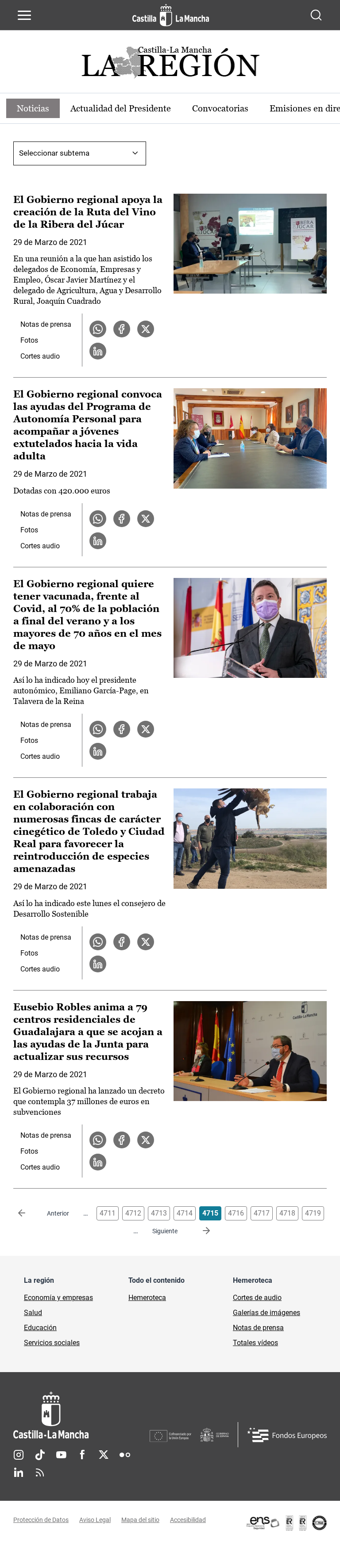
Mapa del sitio (140, 1519)
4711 (108, 1213)
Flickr (124, 1454)
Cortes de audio (257, 1297)
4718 (287, 1213)
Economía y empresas (58, 1297)
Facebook (82, 1454)
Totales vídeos (255, 1342)
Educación (40, 1327)
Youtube (61, 1454)
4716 (236, 1213)
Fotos (29, 340)
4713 (159, 1213)
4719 (313, 1213)
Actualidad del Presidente (120, 108)
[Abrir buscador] (316, 15)
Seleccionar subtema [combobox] (54, 153)
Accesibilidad (188, 1519)
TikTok (39, 1454)
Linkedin (18, 1472)
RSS (39, 1472)
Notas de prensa (45, 324)
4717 (262, 1213)
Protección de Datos (41, 1519)
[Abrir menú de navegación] (24, 15)
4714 (185, 1213)
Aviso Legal (95, 1519)
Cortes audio (40, 356)
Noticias (33, 108)
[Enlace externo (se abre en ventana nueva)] (286, 1523)
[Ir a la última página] (199, 1231)
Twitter (103, 1454)
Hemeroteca (147, 1297)
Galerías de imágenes (266, 1312)
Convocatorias (220, 108)
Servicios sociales (52, 1342)
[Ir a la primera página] (28, 1213)
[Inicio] (81, 1415)
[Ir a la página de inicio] (170, 15)
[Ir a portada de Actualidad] (170, 65)
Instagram (18, 1454)
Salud (33, 1312)
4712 (133, 1213)
